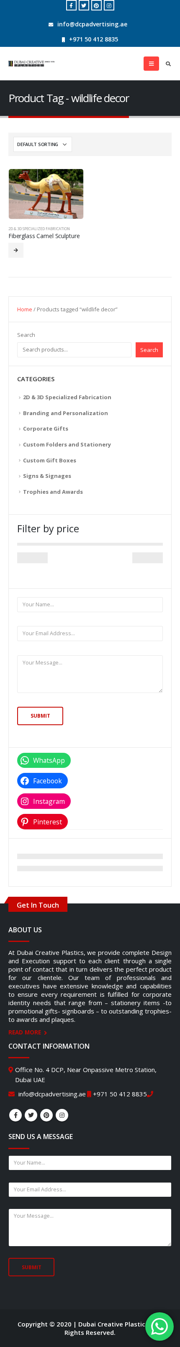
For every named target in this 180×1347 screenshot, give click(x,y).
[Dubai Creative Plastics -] (31, 64)
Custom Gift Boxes (49, 460)
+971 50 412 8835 (93, 39)
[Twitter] (84, 5)
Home (24, 309)
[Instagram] (109, 5)
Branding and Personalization (65, 413)
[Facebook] (71, 5)
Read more (15, 250)
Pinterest (46, 1115)
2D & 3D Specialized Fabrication (39, 228)
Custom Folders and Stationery (67, 444)
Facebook (15, 1115)
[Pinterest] (96, 5)
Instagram (62, 1115)
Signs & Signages (47, 476)
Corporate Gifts (45, 428)
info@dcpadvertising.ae (92, 24)
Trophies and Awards (53, 491)
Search (26, 335)
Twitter (31, 1115)
